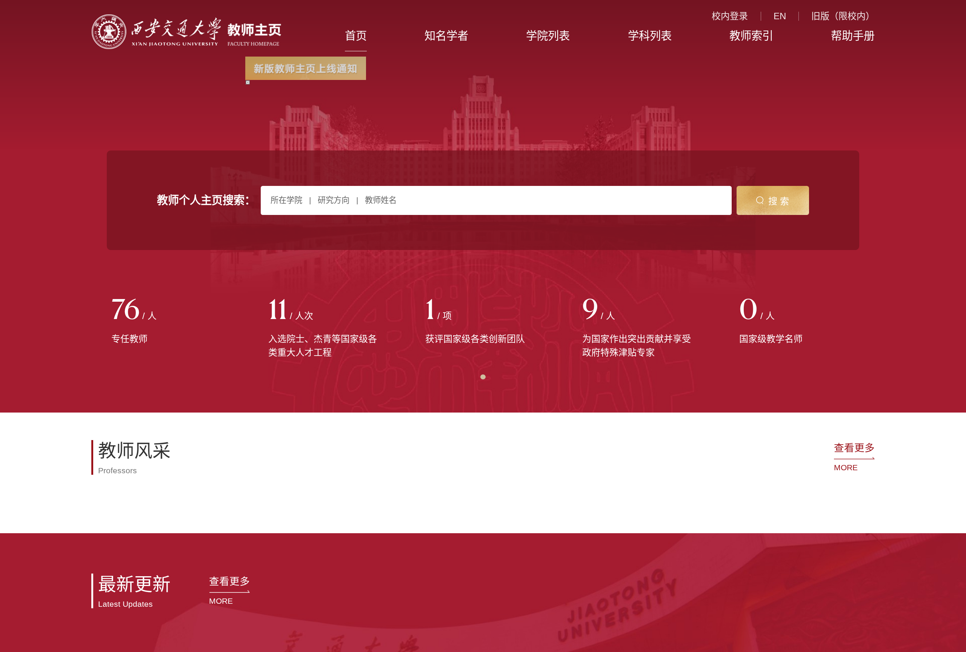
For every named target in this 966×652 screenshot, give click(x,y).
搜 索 (778, 201)
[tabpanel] (169, 322)
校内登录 (730, 16)
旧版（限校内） (843, 16)
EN (780, 16)
